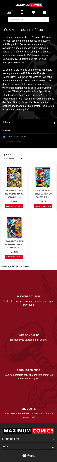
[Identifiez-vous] (34, 13)
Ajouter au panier (14, 206)
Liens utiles (10, 439)
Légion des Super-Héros (16, 137)
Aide (5, 446)
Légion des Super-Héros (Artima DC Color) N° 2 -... (42, 194)
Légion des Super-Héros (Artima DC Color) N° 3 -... (14, 244)
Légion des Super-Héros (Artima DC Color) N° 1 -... (14, 194)
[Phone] (23, 13)
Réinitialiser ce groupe (13, 141)
